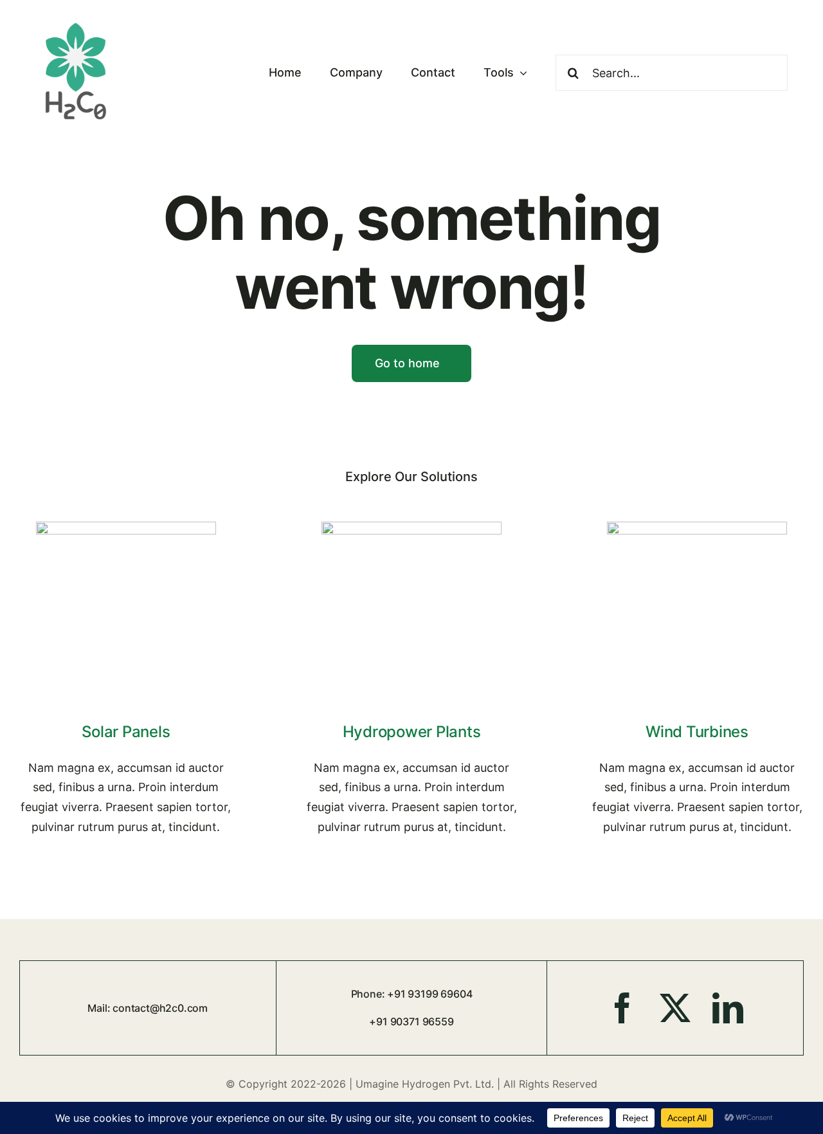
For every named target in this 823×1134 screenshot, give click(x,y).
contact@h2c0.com (160, 1007)
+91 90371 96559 (411, 1021)
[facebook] (622, 1008)
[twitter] (675, 1008)
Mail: (100, 1007)
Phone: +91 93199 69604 (412, 993)
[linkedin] (728, 1008)
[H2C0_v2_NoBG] (76, 22)
